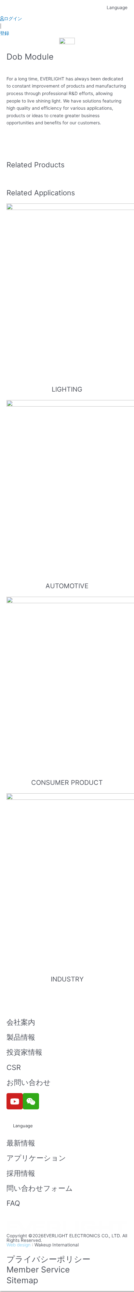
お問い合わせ (29, 1082)
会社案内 (21, 1022)
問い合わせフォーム (40, 1188)
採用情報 (21, 1173)
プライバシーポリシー (48, 1259)
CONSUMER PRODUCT (67, 782)
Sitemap (22, 1280)
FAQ (13, 1203)
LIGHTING (67, 389)
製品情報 (21, 1037)
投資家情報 (24, 1052)
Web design (19, 1244)
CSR (14, 1067)
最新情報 (21, 1143)
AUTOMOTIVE (67, 586)
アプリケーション (36, 1158)
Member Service (38, 1269)
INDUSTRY (67, 979)
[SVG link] (67, 1227)
